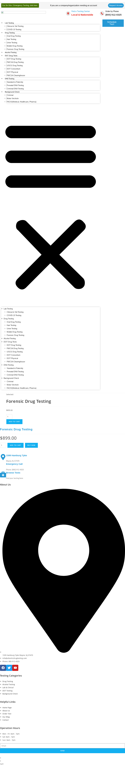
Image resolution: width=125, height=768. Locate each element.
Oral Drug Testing (14, 36)
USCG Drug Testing (15, 65)
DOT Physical (12, 72)
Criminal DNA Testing (15, 89)
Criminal (10, 95)
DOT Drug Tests (11, 56)
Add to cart (14, 422)
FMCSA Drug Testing (15, 62)
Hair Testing (11, 39)
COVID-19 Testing (14, 29)
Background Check (12, 92)
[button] (50, 205)
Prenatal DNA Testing (15, 85)
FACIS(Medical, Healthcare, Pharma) (21, 102)
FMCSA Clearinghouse (16, 75)
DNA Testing (9, 79)
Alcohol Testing (10, 52)
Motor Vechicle (13, 98)
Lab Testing (9, 23)
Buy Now (31, 445)
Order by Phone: (112, 11)
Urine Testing (12, 43)
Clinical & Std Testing (15, 26)
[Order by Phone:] (102, 13)
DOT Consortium (13, 69)
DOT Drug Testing (14, 59)
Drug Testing (10, 33)
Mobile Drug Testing (14, 46)
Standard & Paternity (15, 82)
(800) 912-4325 (113, 14)
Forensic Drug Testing (15, 49)
